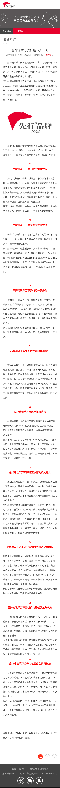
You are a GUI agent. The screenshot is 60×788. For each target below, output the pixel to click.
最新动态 (6, 30)
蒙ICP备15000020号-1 (13, 773)
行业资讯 (20, 30)
